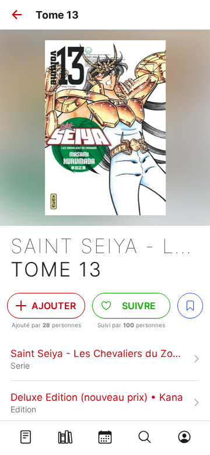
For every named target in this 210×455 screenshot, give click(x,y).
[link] (105, 359)
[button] (17, 14)
